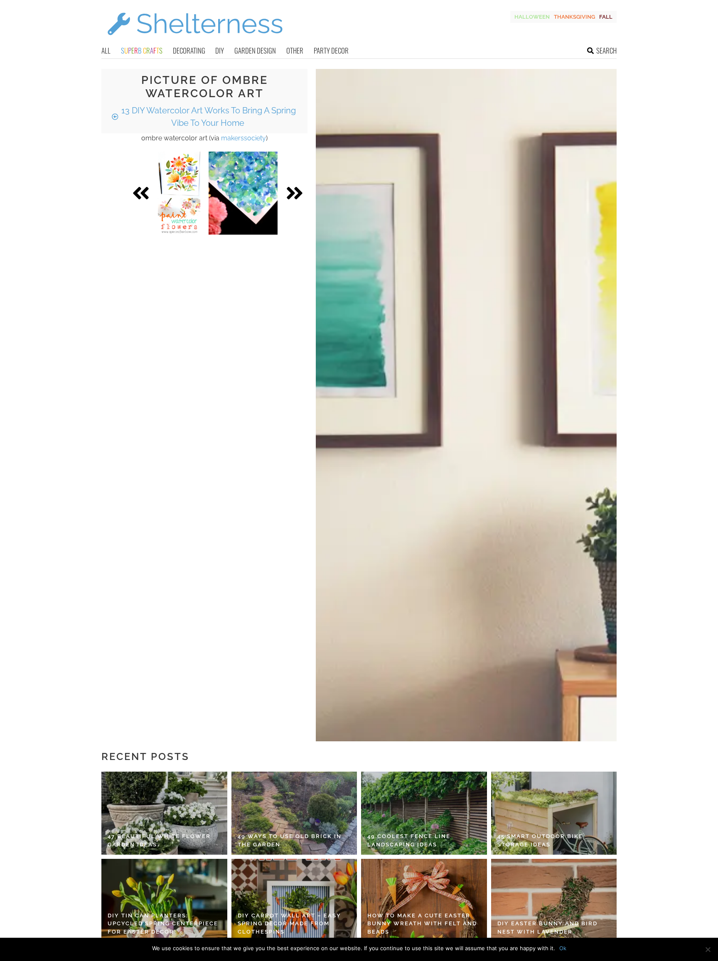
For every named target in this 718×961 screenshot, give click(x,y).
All (106, 50)
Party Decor (331, 50)
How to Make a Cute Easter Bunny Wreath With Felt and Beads (422, 923)
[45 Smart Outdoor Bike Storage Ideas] (554, 813)
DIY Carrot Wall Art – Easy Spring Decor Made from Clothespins (289, 923)
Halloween (532, 17)
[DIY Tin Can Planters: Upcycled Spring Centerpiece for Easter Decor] (164, 900)
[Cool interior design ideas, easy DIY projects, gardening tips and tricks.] (194, 40)
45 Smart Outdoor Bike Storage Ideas (540, 840)
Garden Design (255, 50)
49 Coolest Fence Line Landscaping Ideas (408, 840)
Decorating (189, 50)
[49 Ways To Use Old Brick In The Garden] (294, 813)
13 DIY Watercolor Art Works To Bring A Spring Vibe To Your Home (207, 116)
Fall (605, 17)
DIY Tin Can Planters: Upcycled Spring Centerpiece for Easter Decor (163, 923)
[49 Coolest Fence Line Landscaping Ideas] (424, 813)
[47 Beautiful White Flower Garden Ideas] (164, 813)
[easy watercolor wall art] (243, 193)
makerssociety (243, 138)
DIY (219, 50)
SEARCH (606, 50)
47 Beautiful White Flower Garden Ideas (159, 840)
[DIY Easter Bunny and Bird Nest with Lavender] (554, 900)
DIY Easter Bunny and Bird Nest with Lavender (547, 927)
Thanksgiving (574, 17)
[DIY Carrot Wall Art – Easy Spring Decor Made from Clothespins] (294, 900)
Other (294, 50)
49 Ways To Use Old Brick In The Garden (290, 840)
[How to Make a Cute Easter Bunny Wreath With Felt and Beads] (424, 900)
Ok (562, 948)
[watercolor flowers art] (179, 193)
